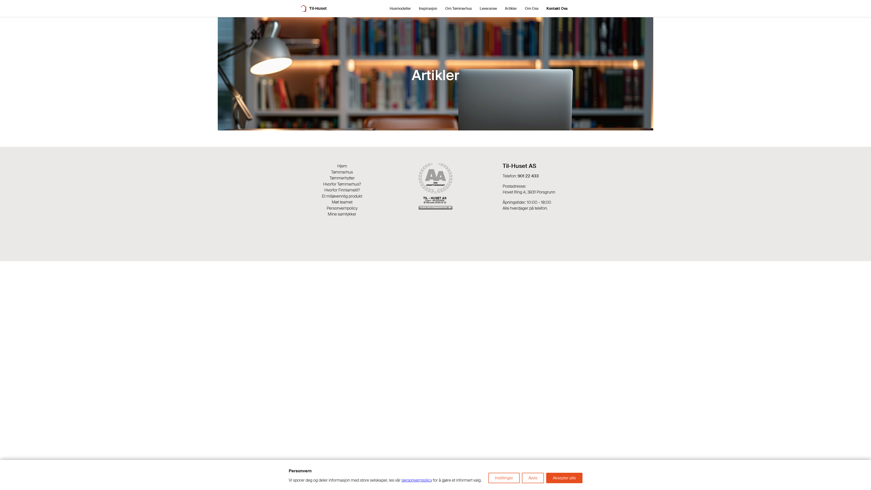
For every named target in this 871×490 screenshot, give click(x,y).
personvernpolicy (416, 480)
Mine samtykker (342, 214)
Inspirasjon (428, 8)
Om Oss (531, 8)
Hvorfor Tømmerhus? (342, 184)
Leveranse (488, 8)
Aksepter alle (564, 478)
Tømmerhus (342, 172)
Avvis (532, 478)
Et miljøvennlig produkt (342, 196)
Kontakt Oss (557, 8)
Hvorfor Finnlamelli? (342, 190)
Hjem (342, 166)
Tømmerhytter (342, 178)
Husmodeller (400, 8)
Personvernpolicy (342, 208)
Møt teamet (342, 202)
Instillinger (504, 478)
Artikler (511, 8)
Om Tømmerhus (458, 8)
